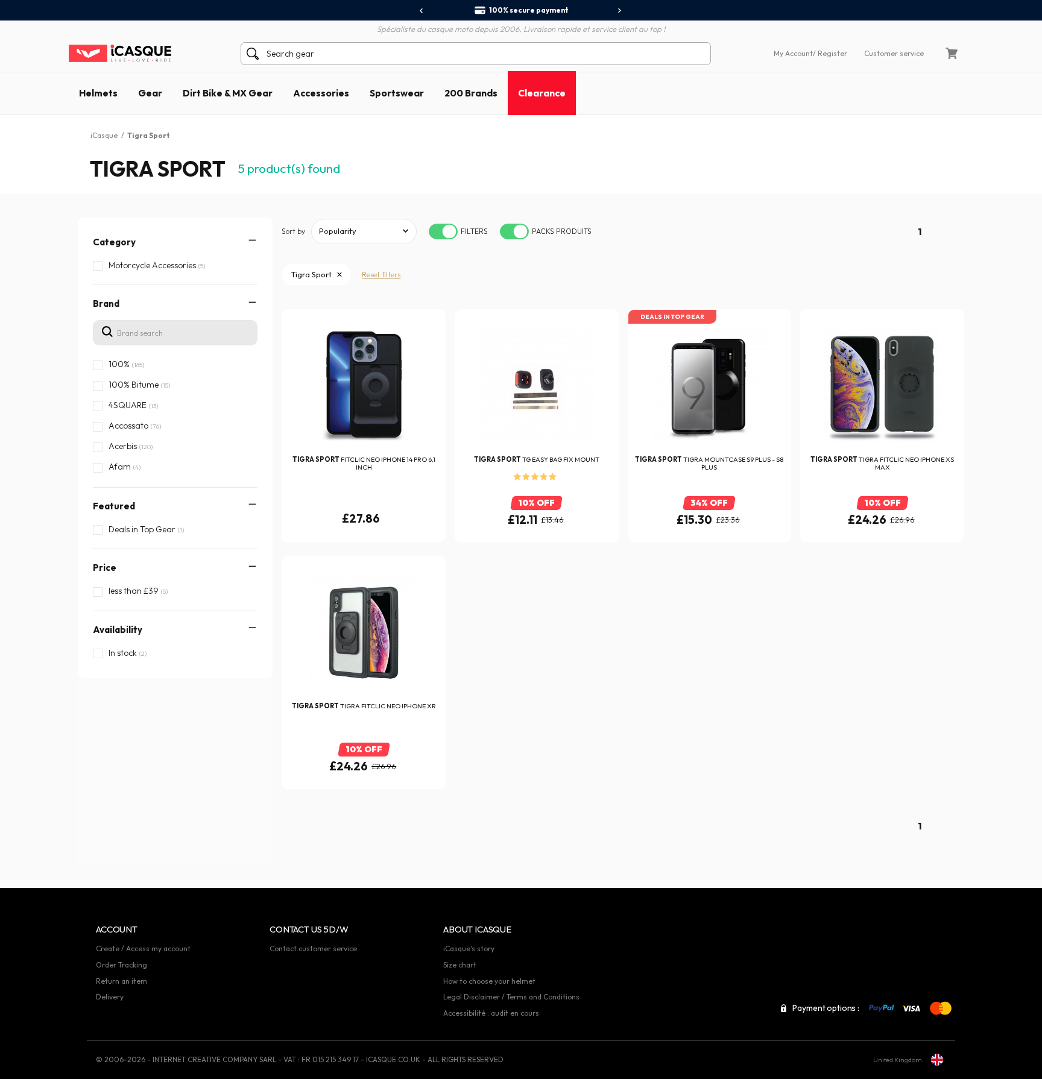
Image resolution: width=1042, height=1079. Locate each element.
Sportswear (397, 93)
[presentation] (421, 10)
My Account (793, 53)
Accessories (321, 93)
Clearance (542, 93)
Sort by (293, 231)
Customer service (894, 53)
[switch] (443, 231)
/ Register (830, 53)
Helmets (98, 93)
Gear (150, 93)
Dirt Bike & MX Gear (228, 93)
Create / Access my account (143, 948)
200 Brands (470, 93)
